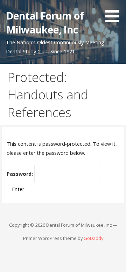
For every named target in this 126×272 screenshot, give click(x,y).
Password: (20, 174)
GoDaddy (93, 238)
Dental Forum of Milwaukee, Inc (45, 22)
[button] (115, 12)
